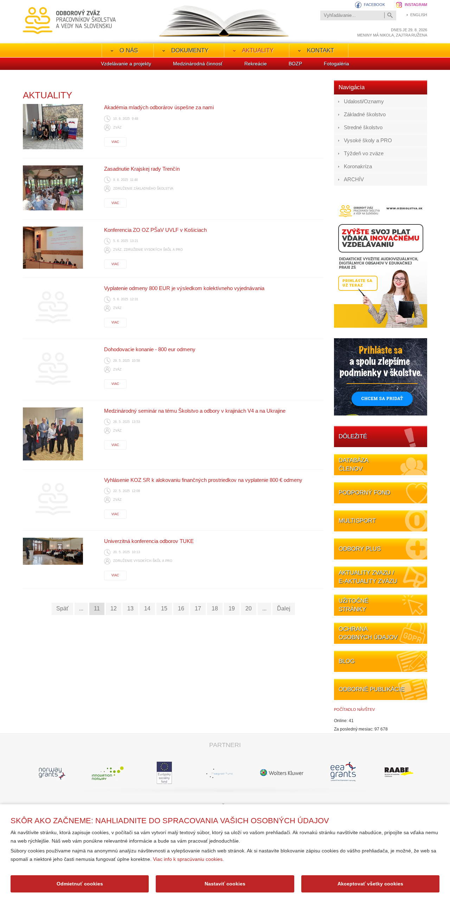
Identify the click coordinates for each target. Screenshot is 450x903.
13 (130, 608)
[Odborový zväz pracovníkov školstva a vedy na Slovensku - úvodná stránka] (69, 20)
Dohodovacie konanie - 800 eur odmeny (149, 349)
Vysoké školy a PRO (368, 140)
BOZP (295, 63)
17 (198, 608)
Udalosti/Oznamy (364, 101)
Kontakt (320, 50)
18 (215, 608)
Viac (115, 142)
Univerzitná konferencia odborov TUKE (149, 541)
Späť (62, 608)
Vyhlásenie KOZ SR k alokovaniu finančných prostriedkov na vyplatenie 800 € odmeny (203, 480)
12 (113, 608)
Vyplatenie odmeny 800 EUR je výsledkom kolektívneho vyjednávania (184, 288)
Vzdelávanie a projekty (126, 63)
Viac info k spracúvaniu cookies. (188, 859)
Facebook (374, 4)
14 (147, 608)
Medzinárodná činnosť (198, 63)
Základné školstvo (365, 114)
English (418, 15)
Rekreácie (255, 63)
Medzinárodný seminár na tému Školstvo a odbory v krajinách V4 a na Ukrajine (194, 411)
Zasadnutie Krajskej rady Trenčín (142, 169)
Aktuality (258, 50)
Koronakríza (358, 166)
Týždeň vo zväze (364, 153)
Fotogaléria (336, 63)
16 (181, 608)
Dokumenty (189, 50)
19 (232, 608)
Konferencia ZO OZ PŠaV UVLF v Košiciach (155, 230)
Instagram (416, 4)
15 (164, 608)
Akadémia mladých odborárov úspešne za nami (159, 107)
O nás (129, 50)
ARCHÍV (354, 179)
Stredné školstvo (363, 127)
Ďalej (283, 608)
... (81, 608)
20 (248, 608)
